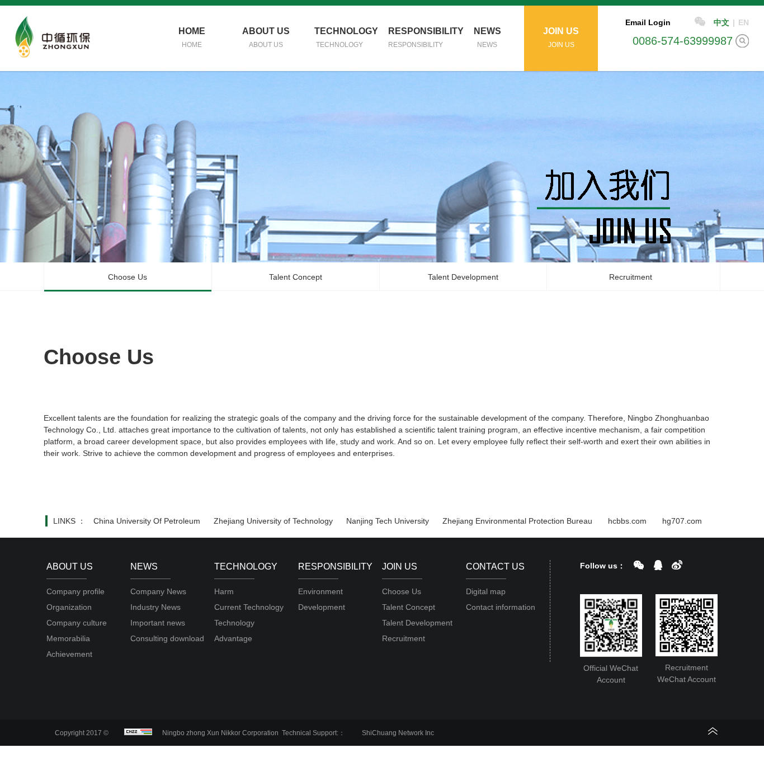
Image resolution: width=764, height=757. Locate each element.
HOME (191, 37)
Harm (224, 591)
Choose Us (127, 276)
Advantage (233, 638)
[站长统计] (135, 733)
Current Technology (249, 607)
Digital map (486, 591)
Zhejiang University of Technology (273, 520)
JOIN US (561, 37)
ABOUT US (266, 37)
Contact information (500, 607)
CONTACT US (495, 566)
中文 (721, 22)
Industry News (155, 607)
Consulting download (167, 638)
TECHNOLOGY (345, 37)
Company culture (76, 622)
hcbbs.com (627, 520)
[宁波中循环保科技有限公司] (54, 37)
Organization (69, 607)
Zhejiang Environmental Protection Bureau (517, 520)
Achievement (69, 654)
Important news (157, 622)
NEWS (487, 37)
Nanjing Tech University (387, 520)
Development (321, 607)
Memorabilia (68, 638)
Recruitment (630, 276)
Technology (234, 622)
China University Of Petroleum (146, 520)
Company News (158, 591)
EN (743, 22)
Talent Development (463, 276)
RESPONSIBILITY (419, 37)
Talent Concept (295, 276)
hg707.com (682, 520)
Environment (320, 591)
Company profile (75, 591)
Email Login (648, 22)
